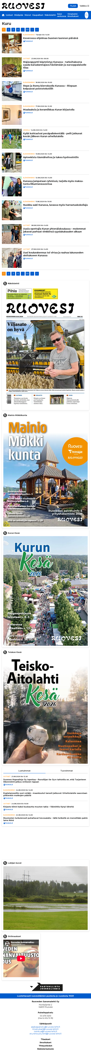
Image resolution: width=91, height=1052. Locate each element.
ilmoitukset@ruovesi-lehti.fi (45, 1029)
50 (27, 29)
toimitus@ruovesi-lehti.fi (45, 1031)
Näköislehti (50, 15)
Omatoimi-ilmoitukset (73, 15)
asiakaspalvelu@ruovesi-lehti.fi (45, 1027)
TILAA (73, 6)
